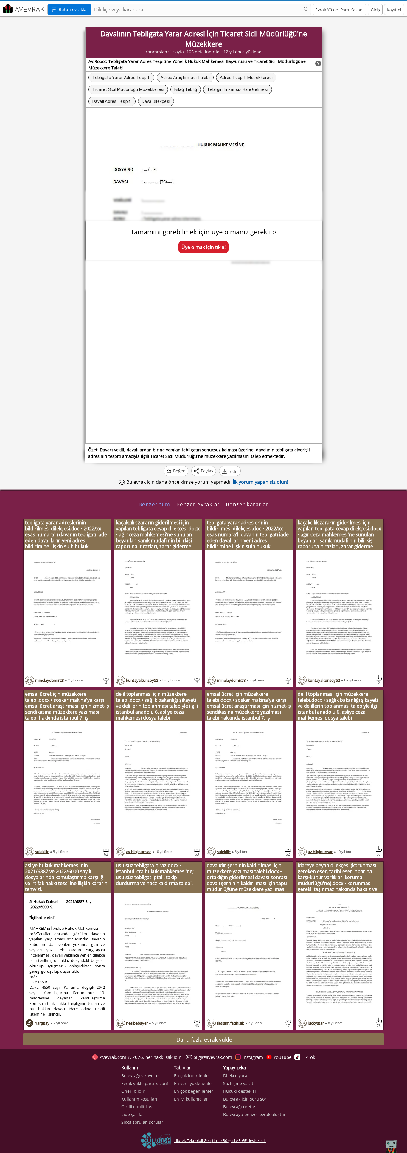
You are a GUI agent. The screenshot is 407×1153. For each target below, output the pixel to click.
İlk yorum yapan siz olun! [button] (260, 482)
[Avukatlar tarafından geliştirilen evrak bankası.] (23, 8)
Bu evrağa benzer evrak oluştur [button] (254, 1114)
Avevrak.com (113, 1057)
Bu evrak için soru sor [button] (244, 1099)
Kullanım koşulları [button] (139, 1099)
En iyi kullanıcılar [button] (191, 1099)
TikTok (308, 1057)
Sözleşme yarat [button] (238, 1083)
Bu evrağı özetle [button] (239, 1106)
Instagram (253, 1057)
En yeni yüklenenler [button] (193, 1083)
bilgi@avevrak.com (212, 1057)
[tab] (154, 504)
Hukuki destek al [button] (239, 1091)
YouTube (282, 1057)
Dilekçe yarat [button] (236, 1075)
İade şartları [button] (133, 1114)
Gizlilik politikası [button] (137, 1106)
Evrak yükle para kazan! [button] (144, 1083)
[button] (305, 10)
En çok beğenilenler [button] (193, 1091)
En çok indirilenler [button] (192, 1075)
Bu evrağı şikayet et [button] (140, 1075)
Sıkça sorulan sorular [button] (142, 1122)
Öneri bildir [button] (133, 1091)
